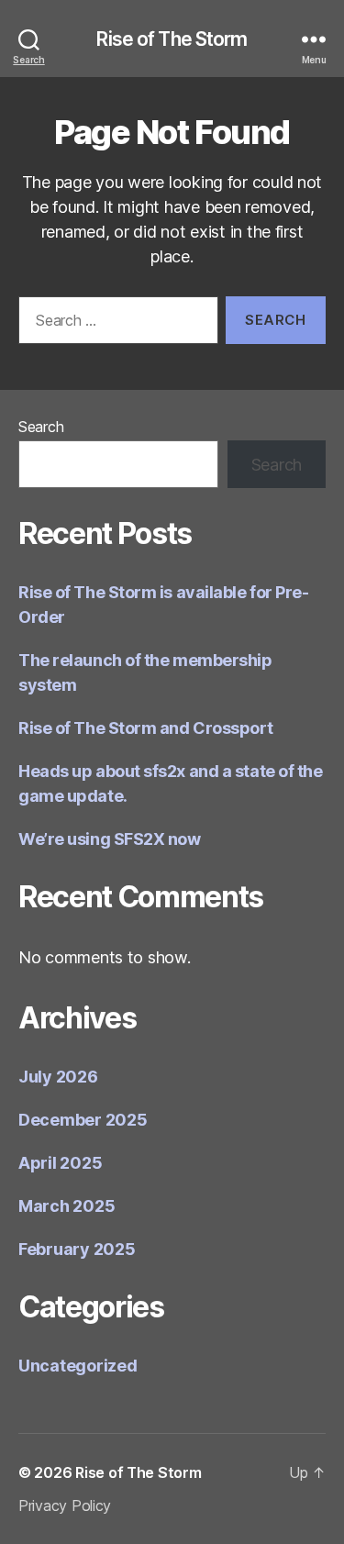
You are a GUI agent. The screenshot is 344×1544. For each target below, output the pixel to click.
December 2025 (83, 1119)
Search (40, 426)
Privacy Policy (64, 1505)
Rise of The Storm (171, 39)
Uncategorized (78, 1365)
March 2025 (66, 1206)
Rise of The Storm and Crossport (145, 728)
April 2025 (60, 1162)
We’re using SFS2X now (109, 839)
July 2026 (58, 1076)
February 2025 (77, 1249)
